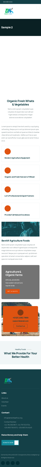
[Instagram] (13, 463)
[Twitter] (3, 463)
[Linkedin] (18, 463)
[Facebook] (8, 463)
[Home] (7, 380)
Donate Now (8, 442)
